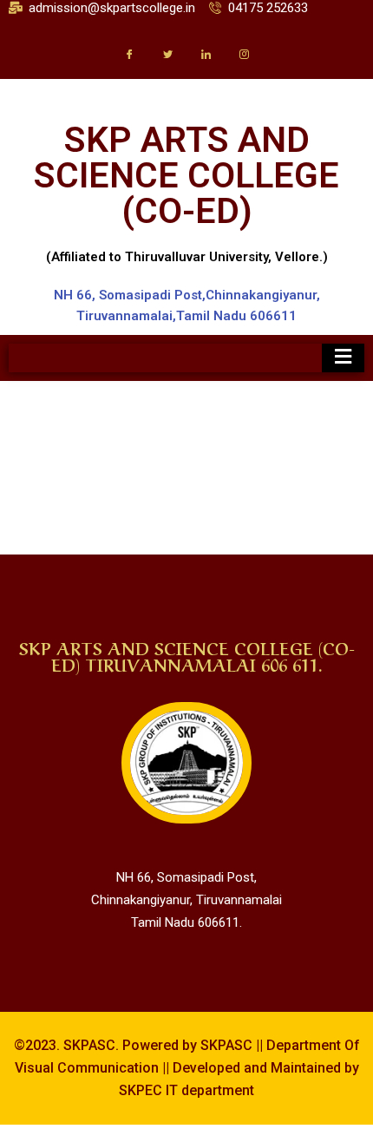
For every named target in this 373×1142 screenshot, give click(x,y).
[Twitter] (167, 54)
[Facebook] (129, 54)
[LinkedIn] (206, 54)
